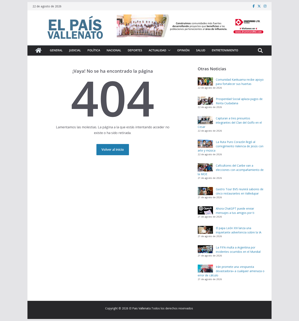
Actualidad (157, 50)
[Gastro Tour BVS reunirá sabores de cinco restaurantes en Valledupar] (205, 191)
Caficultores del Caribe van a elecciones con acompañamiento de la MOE (231, 170)
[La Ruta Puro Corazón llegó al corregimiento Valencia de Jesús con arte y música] (205, 144)
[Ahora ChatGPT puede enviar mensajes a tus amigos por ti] (205, 210)
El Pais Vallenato (140, 308)
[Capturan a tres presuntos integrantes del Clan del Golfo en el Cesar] (205, 120)
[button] (168, 50)
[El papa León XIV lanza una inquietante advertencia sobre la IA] (205, 230)
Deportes (135, 50)
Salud (200, 50)
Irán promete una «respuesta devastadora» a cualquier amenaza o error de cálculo (231, 271)
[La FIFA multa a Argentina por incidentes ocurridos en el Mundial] (205, 249)
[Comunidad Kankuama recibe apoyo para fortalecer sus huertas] (205, 81)
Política (93, 50)
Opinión (183, 50)
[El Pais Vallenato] (38, 50)
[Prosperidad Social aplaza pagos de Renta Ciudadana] (205, 101)
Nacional (114, 50)
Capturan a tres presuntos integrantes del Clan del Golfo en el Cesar (230, 122)
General (56, 50)
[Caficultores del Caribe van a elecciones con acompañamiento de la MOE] (205, 167)
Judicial (75, 50)
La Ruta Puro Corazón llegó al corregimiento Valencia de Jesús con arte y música (230, 146)
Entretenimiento (225, 50)
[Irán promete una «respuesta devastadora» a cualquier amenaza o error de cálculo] (205, 269)
